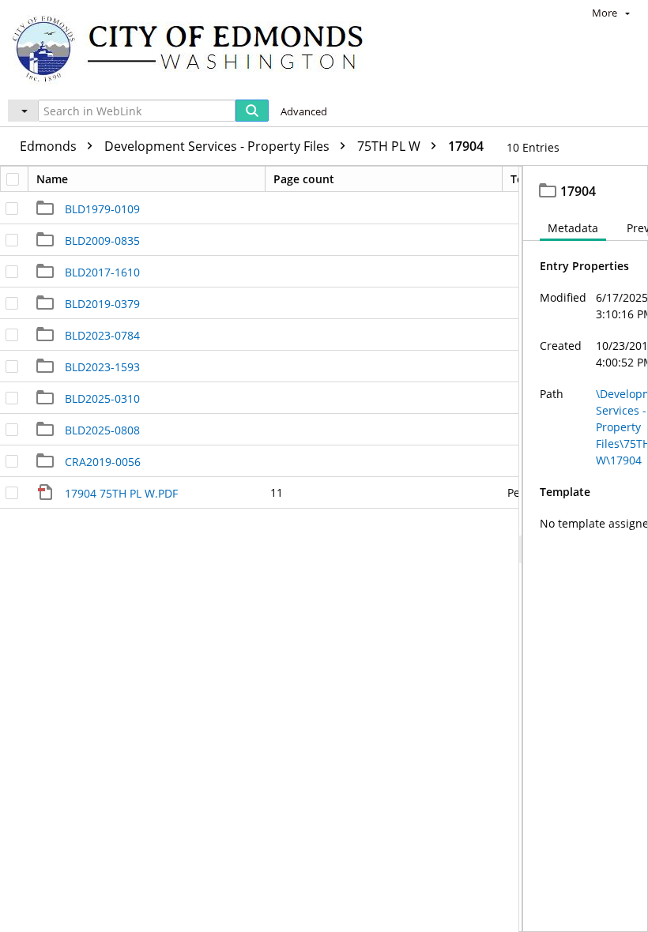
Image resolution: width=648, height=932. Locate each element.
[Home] (195, 48)
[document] (585, 549)
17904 (466, 146)
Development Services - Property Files (218, 146)
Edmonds (50, 146)
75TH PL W (390, 146)
